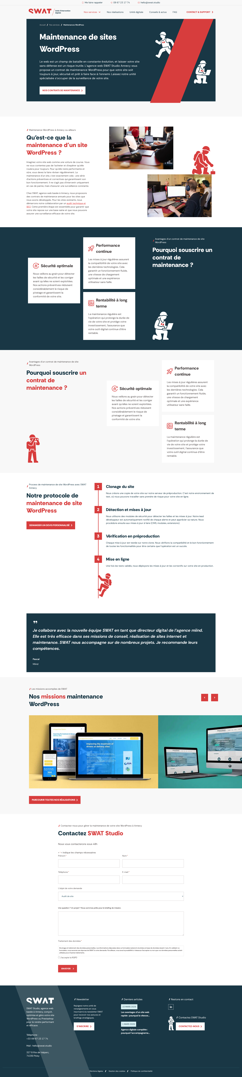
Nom (125, 855)
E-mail (125, 872)
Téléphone (63, 872)
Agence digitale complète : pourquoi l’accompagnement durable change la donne (135, 1031)
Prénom (62, 855)
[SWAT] (49, 12)
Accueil (43, 25)
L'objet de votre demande (70, 888)
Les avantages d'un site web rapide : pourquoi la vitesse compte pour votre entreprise (135, 1014)
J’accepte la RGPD (68, 957)
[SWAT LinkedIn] (171, 1007)
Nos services (54, 25)
